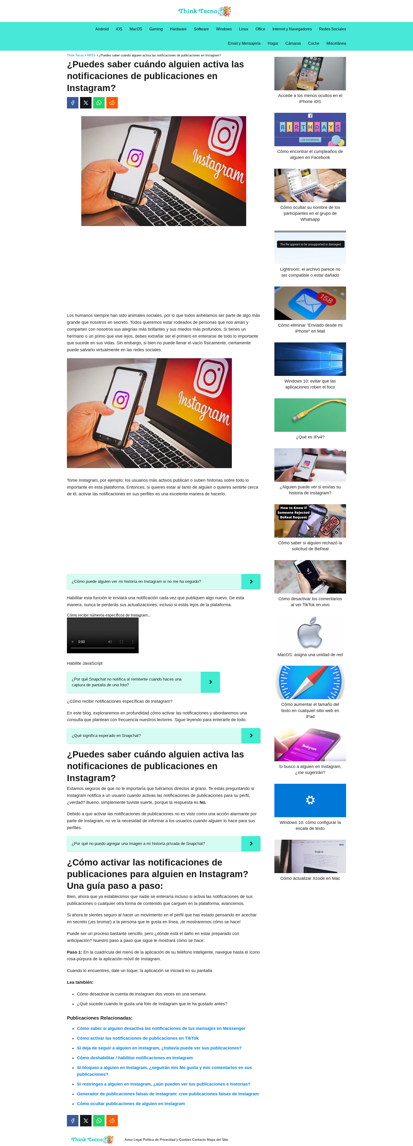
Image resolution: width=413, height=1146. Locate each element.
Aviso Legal (133, 1139)
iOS (119, 29)
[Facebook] (72, 102)
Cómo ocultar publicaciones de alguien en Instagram (131, 1103)
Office (260, 29)
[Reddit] (112, 102)
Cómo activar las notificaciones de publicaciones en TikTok (138, 1038)
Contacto (199, 1139)
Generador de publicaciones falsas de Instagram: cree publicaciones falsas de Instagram (168, 1094)
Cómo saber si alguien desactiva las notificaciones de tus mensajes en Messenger (161, 1028)
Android (102, 29)
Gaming (156, 29)
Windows (224, 29)
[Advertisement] (164, 265)
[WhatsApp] (99, 102)
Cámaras (293, 43)
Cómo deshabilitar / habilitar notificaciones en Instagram (135, 1057)
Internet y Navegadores (292, 29)
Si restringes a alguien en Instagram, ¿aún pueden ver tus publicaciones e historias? (163, 1084)
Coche (313, 43)
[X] (86, 102)
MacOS (136, 29)
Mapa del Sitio (217, 1139)
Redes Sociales (332, 29)
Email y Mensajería (244, 43)
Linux (243, 29)
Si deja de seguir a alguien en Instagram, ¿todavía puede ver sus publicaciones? (159, 1048)
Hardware (178, 29)
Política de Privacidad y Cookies (167, 1139)
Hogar (273, 43)
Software (201, 29)
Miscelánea (336, 43)
